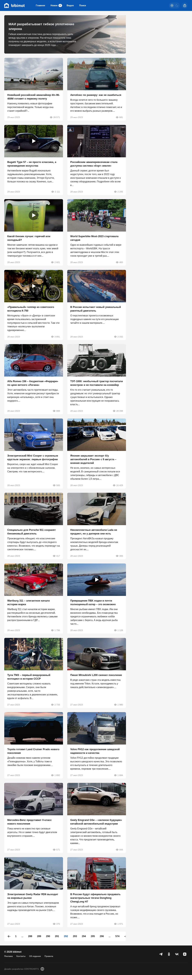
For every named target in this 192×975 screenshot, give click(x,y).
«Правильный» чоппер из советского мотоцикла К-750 (30, 308)
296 (102, 936)
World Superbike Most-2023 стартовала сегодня (94, 238)
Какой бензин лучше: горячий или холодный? (28, 238)
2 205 (120, 191)
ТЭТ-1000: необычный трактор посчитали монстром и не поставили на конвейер (96, 383)
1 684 (120, 775)
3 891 (57, 336)
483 (121, 262)
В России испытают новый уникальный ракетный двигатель (95, 308)
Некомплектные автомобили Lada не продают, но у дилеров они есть (93, 531)
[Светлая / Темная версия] (174, 5)
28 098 (119, 411)
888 (58, 411)
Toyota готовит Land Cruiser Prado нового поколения (33, 751)
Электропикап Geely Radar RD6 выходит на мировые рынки (32, 896)
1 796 (57, 630)
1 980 (120, 704)
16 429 (119, 485)
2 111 (57, 191)
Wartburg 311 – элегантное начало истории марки (28, 602)
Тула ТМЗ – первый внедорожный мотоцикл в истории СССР (28, 676)
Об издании (35, 956)
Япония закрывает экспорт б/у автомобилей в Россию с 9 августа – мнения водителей (93, 459)
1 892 (57, 775)
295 (93, 936)
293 (75, 936)
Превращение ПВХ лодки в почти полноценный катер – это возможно (93, 602)
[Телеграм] (161, 954)
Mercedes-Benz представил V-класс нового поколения (29, 821)
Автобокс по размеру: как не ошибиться (95, 95)
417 (58, 556)
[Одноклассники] (169, 954)
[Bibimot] (14, 5)
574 (117, 936)
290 (48, 936)
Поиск (82, 5)
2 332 (120, 336)
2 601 (57, 262)
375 (58, 924)
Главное (40, 5)
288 (30, 936)
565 (58, 485)
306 (121, 556)
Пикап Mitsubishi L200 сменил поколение (96, 674)
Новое (56, 5)
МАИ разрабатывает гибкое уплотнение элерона (41, 26)
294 (84, 936)
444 (121, 849)
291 (57, 936)
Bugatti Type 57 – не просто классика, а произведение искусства (31, 163)
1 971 (120, 924)
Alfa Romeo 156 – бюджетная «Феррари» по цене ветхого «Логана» (32, 383)
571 (58, 849)
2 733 (57, 704)
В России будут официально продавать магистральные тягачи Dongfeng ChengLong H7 (95, 898)
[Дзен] (185, 954)
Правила (48, 956)
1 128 (120, 630)
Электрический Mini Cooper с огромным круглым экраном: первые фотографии (32, 457)
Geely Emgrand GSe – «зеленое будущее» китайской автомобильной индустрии (96, 821)
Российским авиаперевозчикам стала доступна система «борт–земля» (93, 163)
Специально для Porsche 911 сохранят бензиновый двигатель (31, 531)
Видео (70, 5)
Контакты (20, 956)
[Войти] (185, 5)
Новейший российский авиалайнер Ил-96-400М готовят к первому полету (33, 97)
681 (121, 117)
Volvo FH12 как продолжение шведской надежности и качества (95, 751)
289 (39, 936)
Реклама (8, 956)
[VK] (177, 954)
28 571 (56, 117)
